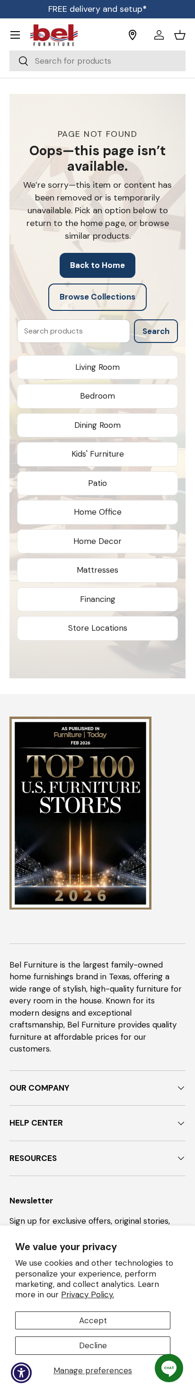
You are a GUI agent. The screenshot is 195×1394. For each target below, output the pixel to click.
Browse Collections (97, 297)
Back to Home (97, 265)
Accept (93, 1320)
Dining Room (97, 425)
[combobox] (97, 60)
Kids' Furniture (97, 454)
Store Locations (97, 628)
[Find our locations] (138, 35)
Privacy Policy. (87, 1294)
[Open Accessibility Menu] (21, 1373)
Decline (93, 1345)
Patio (97, 483)
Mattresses (97, 570)
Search (155, 331)
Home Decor (97, 541)
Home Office (98, 512)
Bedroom (97, 396)
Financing (97, 599)
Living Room (97, 367)
